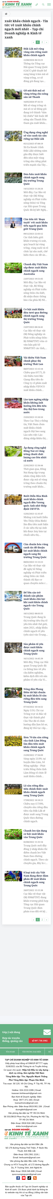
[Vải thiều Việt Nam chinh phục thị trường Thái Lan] (13, 361)
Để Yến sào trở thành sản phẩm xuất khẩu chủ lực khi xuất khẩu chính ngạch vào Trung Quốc (36, 600)
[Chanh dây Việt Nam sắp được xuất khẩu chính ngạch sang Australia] (13, 268)
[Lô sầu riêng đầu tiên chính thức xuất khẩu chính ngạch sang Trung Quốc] (13, 789)
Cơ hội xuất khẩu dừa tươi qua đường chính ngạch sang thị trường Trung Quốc (36, 316)
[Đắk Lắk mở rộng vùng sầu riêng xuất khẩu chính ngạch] (13, 52)
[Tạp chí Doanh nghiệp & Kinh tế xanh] (17, 4)
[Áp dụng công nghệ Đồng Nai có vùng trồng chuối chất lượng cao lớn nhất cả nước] (13, 451)
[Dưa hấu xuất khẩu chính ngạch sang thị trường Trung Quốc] (13, 178)
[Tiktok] (29, 1178)
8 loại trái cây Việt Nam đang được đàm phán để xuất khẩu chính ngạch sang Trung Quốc (36, 879)
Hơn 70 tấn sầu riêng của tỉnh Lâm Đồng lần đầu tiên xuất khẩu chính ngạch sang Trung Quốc (36, 744)
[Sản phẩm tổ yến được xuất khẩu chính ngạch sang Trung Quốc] (13, 647)
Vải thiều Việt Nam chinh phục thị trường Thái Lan (35, 361)
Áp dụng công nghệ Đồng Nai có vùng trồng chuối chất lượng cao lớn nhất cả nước (35, 454)
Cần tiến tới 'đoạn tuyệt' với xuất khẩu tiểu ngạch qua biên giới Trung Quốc (36, 224)
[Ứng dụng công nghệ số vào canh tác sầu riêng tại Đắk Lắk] (13, 136)
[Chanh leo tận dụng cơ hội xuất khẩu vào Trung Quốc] (13, 834)
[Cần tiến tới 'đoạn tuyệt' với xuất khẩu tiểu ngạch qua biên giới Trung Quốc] (13, 223)
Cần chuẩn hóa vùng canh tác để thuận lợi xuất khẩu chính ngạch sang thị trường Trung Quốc (36, 551)
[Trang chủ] (5, 13)
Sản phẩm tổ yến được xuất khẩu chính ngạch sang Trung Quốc (34, 648)
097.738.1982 (41, 1040)
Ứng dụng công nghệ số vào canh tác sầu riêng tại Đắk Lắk (36, 135)
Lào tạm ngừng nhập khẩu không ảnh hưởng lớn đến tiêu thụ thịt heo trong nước (36, 406)
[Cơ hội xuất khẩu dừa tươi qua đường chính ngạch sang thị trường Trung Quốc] (13, 313)
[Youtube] (23, 1178)
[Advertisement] (24, 971)
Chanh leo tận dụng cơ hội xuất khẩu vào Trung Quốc (35, 834)
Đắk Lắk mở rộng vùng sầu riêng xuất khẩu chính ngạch (35, 52)
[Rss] (35, 1178)
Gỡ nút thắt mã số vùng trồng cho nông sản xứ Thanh (36, 94)
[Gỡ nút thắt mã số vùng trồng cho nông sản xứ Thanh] (13, 94)
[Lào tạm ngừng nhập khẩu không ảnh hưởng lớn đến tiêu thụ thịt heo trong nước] (13, 403)
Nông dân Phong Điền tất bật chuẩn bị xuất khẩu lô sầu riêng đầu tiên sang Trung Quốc (35, 695)
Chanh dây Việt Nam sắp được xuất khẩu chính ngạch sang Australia (36, 269)
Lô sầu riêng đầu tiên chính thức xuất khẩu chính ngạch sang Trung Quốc (36, 790)
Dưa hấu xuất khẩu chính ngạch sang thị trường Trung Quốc (35, 179)
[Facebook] (18, 1178)
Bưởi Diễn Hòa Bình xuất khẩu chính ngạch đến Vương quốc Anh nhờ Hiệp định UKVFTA (35, 502)
